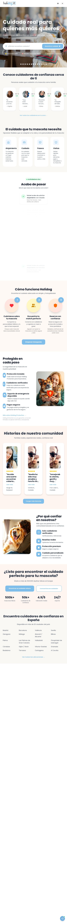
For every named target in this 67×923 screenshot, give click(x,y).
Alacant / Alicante (38, 635)
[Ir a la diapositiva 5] (29, 64)
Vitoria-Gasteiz (41, 647)
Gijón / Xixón (24, 647)
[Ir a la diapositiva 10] (39, 64)
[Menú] (62, 3)
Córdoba (6, 647)
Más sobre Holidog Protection (14, 415)
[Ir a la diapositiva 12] (43, 64)
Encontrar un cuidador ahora (20, 588)
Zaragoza (6, 634)
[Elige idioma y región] (58, 3)
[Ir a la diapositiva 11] (41, 64)
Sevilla (53, 630)
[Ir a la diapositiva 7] (33, 64)
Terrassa (22, 650)
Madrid (5, 630)
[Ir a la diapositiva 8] (35, 64)
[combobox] (24, 46)
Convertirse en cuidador (49, 589)
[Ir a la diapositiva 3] (25, 64)
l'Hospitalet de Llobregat (56, 641)
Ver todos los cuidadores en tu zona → (33, 115)
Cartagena (39, 650)
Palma (5, 640)
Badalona (6, 650)
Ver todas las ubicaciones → (33, 657)
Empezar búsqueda (33, 342)
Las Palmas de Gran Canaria (24, 641)
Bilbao (53, 634)
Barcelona (23, 630)
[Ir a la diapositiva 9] (37, 64)
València (38, 630)
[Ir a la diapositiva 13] (46, 64)
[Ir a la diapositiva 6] (31, 64)
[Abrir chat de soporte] (62, 918)
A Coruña (54, 650)
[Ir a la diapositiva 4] (27, 64)
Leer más (9, 485)
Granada (54, 647)
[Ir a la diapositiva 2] (23, 64)
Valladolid (39, 640)
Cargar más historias (33, 501)
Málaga (22, 634)
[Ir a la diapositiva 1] (20, 64)
